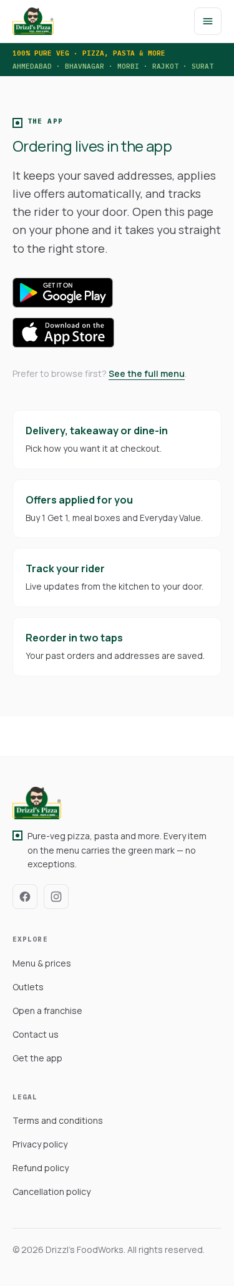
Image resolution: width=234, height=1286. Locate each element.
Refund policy (40, 1168)
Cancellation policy (51, 1191)
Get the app (37, 1058)
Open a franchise (47, 1010)
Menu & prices (41, 963)
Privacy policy (39, 1144)
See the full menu (147, 373)
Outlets (28, 987)
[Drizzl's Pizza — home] (33, 21)
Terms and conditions (57, 1120)
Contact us (35, 1034)
